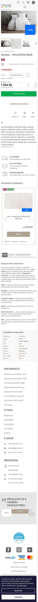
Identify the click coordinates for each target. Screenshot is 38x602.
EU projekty (9, 424)
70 (21, 358)
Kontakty (8, 405)
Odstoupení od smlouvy (14, 387)
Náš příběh (8, 420)
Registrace (8, 415)
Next (29, 219)
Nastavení (18, 591)
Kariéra (7, 433)
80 (19, 358)
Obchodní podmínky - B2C (15, 374)
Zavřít (12, 110)
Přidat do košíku (19, 94)
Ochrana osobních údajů (14, 383)
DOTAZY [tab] (11, 255)
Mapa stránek (19, 562)
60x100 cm (15, 242)
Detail (18, 234)
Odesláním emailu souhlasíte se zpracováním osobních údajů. (31, 512)
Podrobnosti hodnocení (27, 64)
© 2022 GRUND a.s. (19, 571)
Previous (9, 219)
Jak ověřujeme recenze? (14, 396)
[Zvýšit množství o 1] (36, 84)
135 (20, 354)
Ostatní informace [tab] (23, 255)
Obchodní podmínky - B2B (15, 378)
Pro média (8, 428)
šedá (20, 344)
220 (23, 346)
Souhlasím (18, 597)
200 (20, 346)
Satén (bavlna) (23, 349)
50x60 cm (7, 242)
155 (25, 354)
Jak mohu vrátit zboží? (14, 400)
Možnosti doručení (19, 104)
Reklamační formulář (13, 391)
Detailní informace (6, 147)
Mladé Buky (13, 470)
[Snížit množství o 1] (36, 86)
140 (23, 354)
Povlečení (22, 336)
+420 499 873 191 (15, 474)
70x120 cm (23, 242)
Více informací (21, 585)
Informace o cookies (19, 567)
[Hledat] (23, 3)
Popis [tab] (5, 255)
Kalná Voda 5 (13, 465)
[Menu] (33, 3)
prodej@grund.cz (15, 448)
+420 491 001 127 (15, 443)
